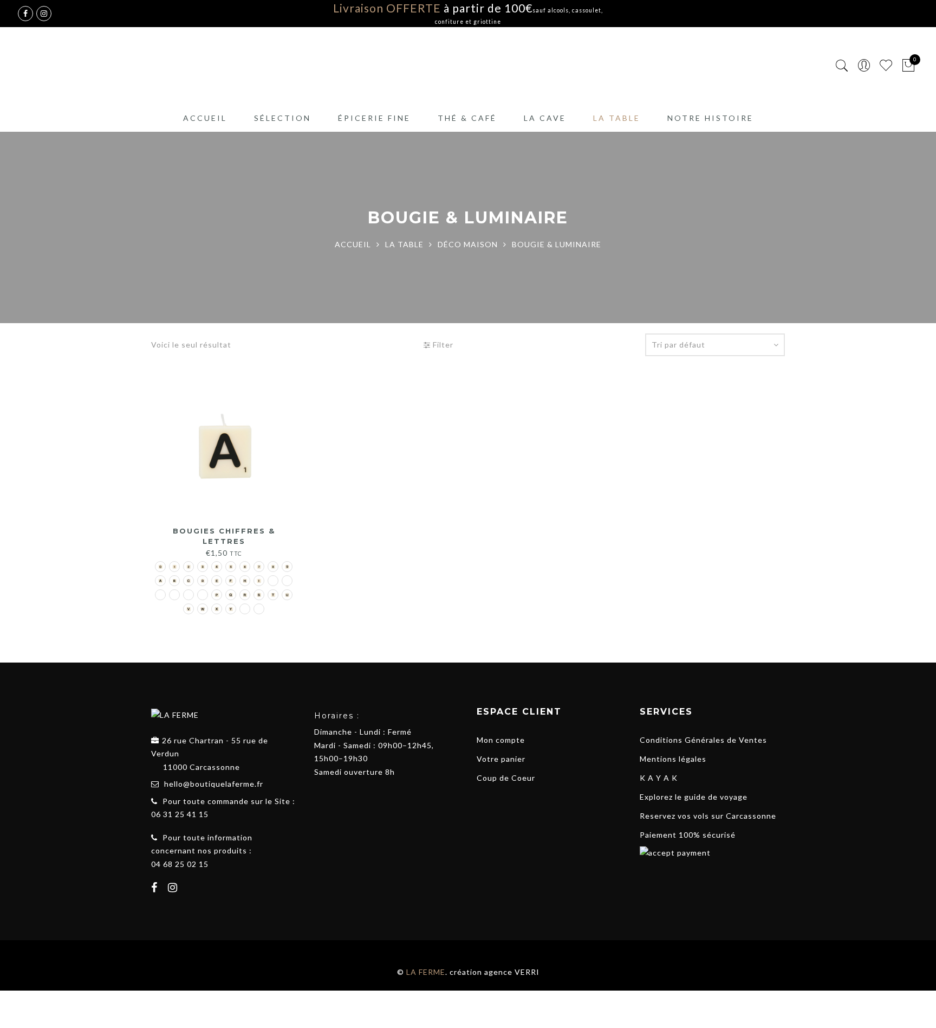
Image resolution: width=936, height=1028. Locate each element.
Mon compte (501, 739)
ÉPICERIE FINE (374, 118)
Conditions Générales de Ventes (703, 739)
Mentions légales (673, 758)
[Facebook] (155, 889)
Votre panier (501, 758)
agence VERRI (512, 971)
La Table (616, 118)
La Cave (545, 118)
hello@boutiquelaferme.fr (213, 783)
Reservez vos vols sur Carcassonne (708, 815)
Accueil (205, 118)
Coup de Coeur (506, 777)
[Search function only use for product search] (842, 66)
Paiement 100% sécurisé (688, 834)
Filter (442, 344)
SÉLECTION (282, 118)
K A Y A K (659, 777)
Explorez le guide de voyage (694, 796)
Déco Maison (468, 244)
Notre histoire (710, 118)
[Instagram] (174, 889)
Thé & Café (467, 118)
